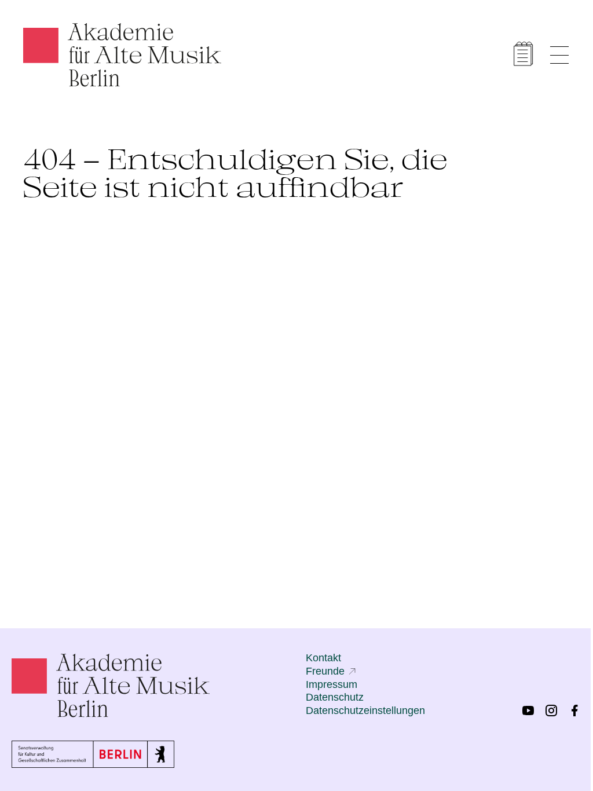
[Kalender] (523, 54)
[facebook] (574, 710)
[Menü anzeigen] (559, 55)
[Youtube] (528, 710)
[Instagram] (551, 710)
